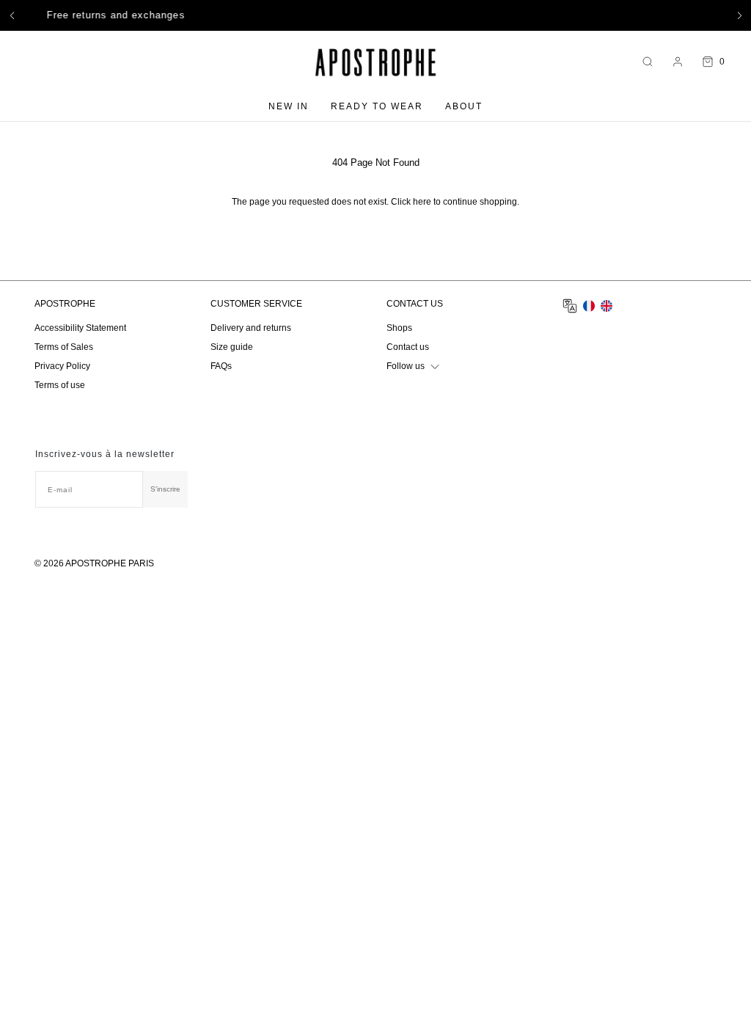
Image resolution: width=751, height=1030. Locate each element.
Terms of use (59, 385)
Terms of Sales (63, 347)
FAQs (221, 366)
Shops (399, 328)
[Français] (589, 306)
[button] (12, 15)
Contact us (408, 347)
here (422, 202)
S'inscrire (165, 489)
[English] (606, 306)
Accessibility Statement (80, 328)
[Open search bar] (647, 62)
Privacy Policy (62, 366)
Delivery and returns (250, 328)
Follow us (406, 366)
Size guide (231, 347)
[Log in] (677, 61)
